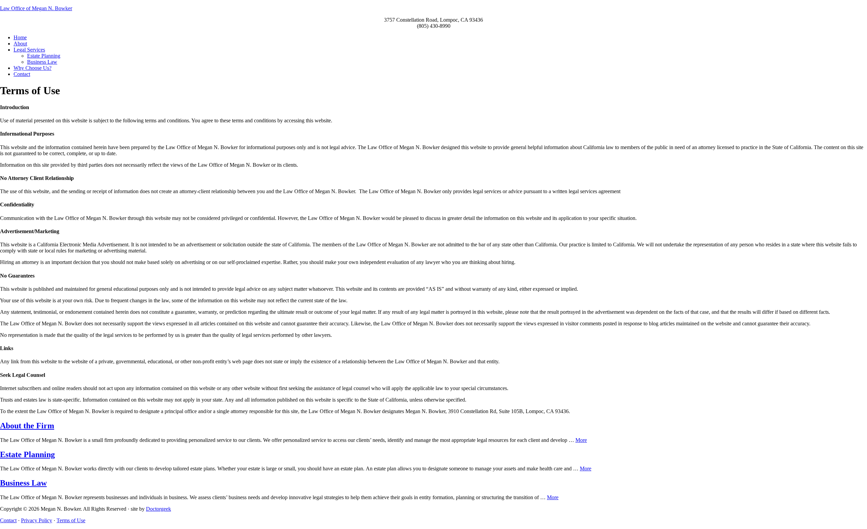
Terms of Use (71, 520)
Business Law (23, 483)
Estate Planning (27, 454)
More (581, 440)
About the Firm (27, 425)
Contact (8, 520)
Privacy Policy (36, 520)
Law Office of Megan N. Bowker (36, 8)
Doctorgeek (158, 509)
